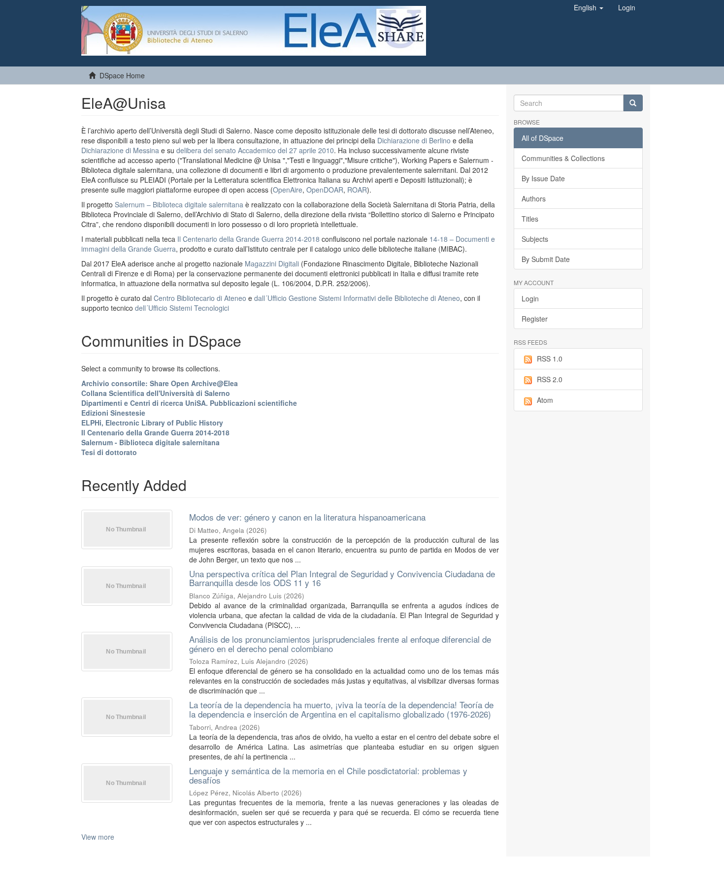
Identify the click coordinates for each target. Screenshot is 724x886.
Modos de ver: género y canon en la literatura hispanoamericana (307, 517)
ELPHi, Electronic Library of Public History (152, 422)
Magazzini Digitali (272, 263)
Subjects (535, 239)
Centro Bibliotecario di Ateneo (200, 298)
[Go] (633, 103)
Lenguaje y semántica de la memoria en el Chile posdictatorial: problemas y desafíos (328, 775)
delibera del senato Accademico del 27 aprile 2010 (255, 150)
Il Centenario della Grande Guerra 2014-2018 (248, 239)
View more (97, 837)
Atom (545, 400)
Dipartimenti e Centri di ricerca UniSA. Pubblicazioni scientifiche (189, 403)
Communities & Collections (563, 158)
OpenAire (287, 190)
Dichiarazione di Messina (120, 150)
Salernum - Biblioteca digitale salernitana (150, 442)
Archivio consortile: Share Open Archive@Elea (159, 383)
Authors (534, 198)
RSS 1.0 (549, 358)
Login (530, 298)
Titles (530, 219)
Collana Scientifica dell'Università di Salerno (155, 393)
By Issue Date (543, 178)
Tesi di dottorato (109, 452)
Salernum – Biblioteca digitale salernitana (180, 204)
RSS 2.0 (549, 379)
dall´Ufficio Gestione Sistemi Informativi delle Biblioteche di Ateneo (357, 298)
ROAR (357, 190)
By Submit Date (546, 259)
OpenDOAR (324, 190)
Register (535, 319)
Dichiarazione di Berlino (415, 140)
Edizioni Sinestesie (113, 413)
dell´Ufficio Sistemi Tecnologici (182, 308)
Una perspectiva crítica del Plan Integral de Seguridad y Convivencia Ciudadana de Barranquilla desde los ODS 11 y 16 (342, 578)
